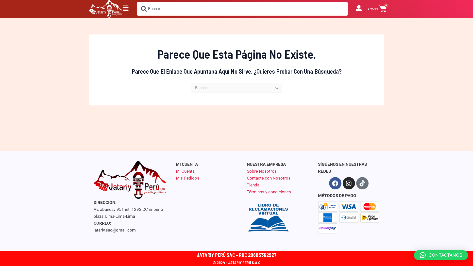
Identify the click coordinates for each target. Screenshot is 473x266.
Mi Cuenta (185, 171)
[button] (125, 8)
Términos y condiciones (269, 191)
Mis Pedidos (187, 178)
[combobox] (242, 9)
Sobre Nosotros (262, 171)
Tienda (253, 185)
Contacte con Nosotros (268, 178)
